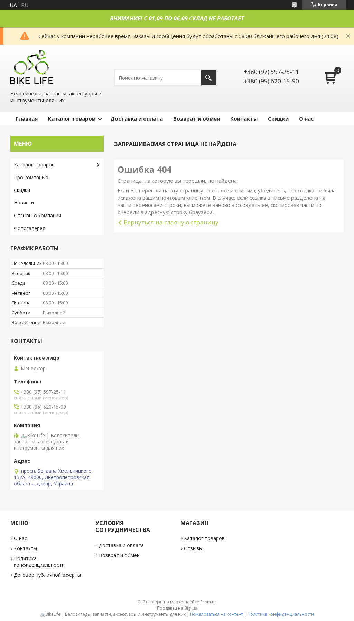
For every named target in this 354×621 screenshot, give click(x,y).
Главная (27, 118)
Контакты (244, 118)
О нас (306, 118)
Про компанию (31, 177)
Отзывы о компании (37, 215)
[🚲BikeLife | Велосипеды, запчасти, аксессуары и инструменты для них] (32, 67)
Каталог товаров (71, 118)
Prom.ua (208, 602)
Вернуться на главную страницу (171, 222)
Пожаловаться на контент (216, 614)
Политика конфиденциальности (39, 561)
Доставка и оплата (136, 118)
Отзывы (193, 548)
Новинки (24, 202)
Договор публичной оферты (47, 575)
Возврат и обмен (196, 118)
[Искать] (208, 77)
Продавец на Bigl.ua (177, 608)
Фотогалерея (29, 228)
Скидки (278, 118)
